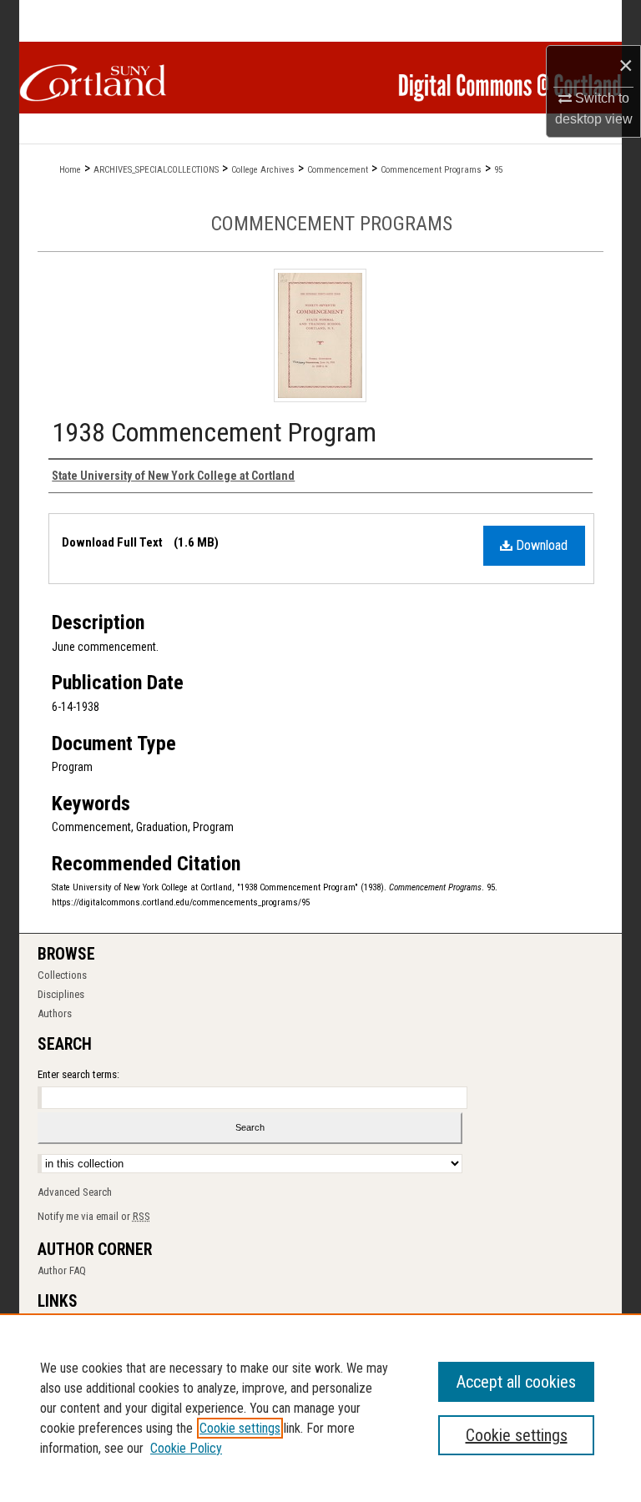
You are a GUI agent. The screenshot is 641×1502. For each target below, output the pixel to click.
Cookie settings (239, 1428)
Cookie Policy (186, 1448)
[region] (320, 1407)
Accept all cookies (516, 1382)
